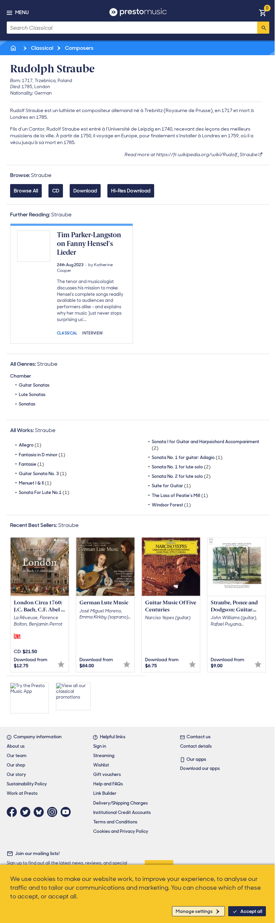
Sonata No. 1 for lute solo (181, 467)
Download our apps (200, 768)
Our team (17, 755)
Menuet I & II (35, 483)
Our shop (16, 765)
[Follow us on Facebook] (13, 812)
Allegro (30, 445)
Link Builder (104, 793)
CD (55, 190)
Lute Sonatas (32, 394)
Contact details (196, 746)
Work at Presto (22, 793)
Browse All (26, 190)
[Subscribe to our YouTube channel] (67, 812)
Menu (22, 12)
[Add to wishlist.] (61, 664)
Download (85, 190)
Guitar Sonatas (34, 385)
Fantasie (31, 464)
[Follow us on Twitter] (27, 812)
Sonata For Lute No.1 (44, 492)
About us (16, 746)
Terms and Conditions (115, 822)
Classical (41, 47)
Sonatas (27, 404)
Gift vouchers (107, 774)
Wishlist (101, 765)
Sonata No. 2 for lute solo (181, 476)
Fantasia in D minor (42, 455)
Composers (79, 47)
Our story (16, 774)
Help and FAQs (108, 784)
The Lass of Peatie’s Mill (180, 495)
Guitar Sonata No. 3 (43, 473)
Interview (92, 332)
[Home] (13, 47)
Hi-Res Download (130, 190)
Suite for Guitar (171, 486)
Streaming (103, 755)
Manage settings (194, 911)
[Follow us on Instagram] (54, 812)
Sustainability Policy (27, 784)
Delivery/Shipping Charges (120, 803)
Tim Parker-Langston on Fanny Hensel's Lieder (89, 244)
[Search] (263, 28)
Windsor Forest (171, 505)
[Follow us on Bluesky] (40, 812)
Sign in (99, 746)
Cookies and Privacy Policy (120, 831)
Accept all (251, 911)
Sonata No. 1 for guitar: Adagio (187, 457)
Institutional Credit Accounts (122, 812)
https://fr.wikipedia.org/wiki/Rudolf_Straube (206, 154)
